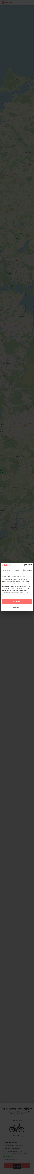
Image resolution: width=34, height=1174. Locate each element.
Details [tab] (17, 570)
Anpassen (16, 607)
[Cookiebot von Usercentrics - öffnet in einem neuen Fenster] (24, 565)
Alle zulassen (17, 601)
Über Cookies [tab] (27, 570)
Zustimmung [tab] (6, 570)
